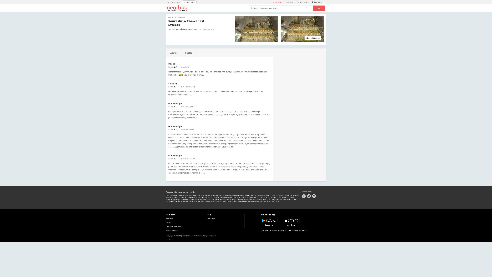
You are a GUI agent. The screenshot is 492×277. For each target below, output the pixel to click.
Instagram (314, 196)
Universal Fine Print (173, 226)
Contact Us (211, 218)
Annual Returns (172, 230)
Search (318, 8)
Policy (168, 222)
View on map (208, 29)
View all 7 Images (313, 38)
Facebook (304, 196)
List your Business (303, 2)
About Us (169, 218)
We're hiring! (277, 2)
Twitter (309, 196)
